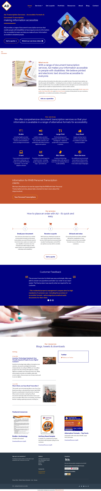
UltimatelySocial (59, 490)
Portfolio (61, 6)
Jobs (32, 480)
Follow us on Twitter (67, 357)
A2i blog (14, 351)
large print (85, 89)
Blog (87, 6)
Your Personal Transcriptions (25, 197)
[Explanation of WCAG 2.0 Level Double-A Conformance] (68, 474)
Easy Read (44, 91)
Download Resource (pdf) (19, 441)
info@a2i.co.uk (41, 473)
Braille (80, 89)
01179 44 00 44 (41, 471)
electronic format (60, 91)
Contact (96, 6)
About (81, 6)
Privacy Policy (15, 480)
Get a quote (50, 6)
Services (38, 6)
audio (39, 91)
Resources (71, 6)
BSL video (50, 91)
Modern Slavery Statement (24, 480)
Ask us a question (47, 98)
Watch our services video (31, 41)
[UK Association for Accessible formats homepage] (71, 468)
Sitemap (35, 480)
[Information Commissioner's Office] (67, 459)
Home (30, 6)
